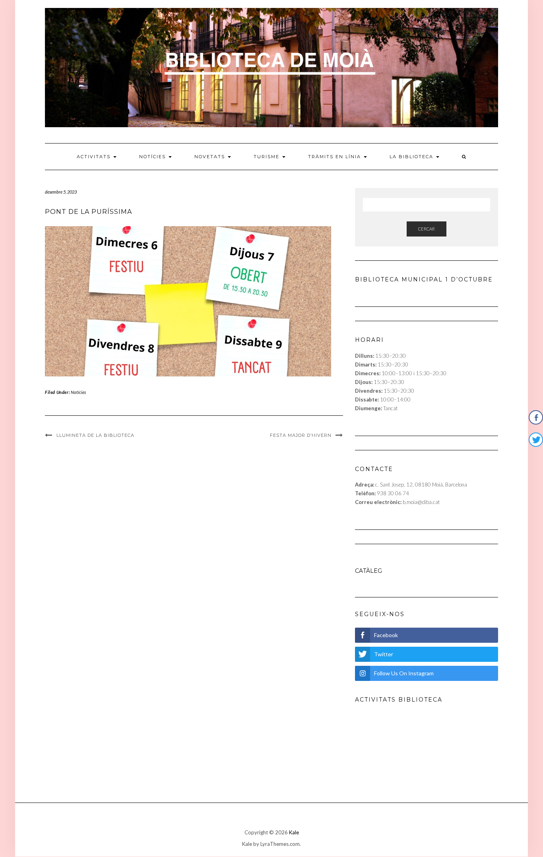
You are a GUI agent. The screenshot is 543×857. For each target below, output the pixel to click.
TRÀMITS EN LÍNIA (335, 156)
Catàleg (368, 570)
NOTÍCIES (153, 156)
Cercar (426, 228)
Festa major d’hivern (301, 435)
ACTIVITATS (94, 156)
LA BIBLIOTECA (412, 156)
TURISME (267, 156)
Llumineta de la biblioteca (95, 435)
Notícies (78, 392)
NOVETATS (210, 156)
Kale (294, 832)
